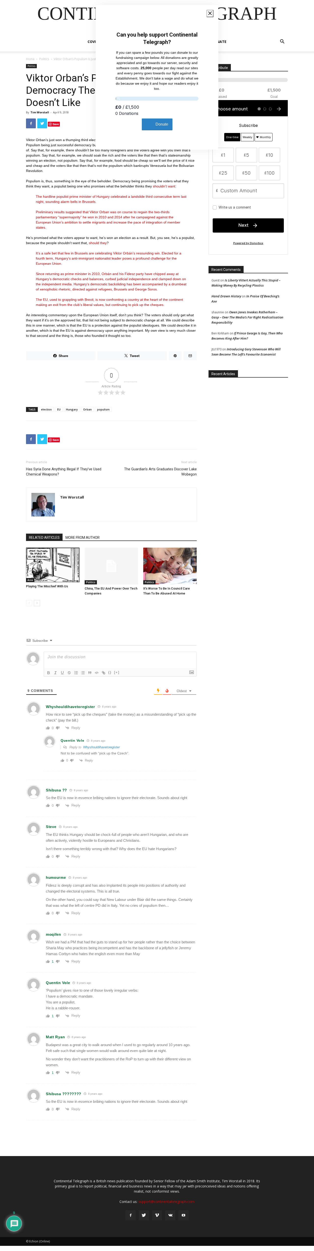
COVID (93, 41)
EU (59, 409)
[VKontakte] (170, 1215)
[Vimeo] (157, 1215)
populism (103, 409)
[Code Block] (96, 673)
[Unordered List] (82, 673)
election (46, 409)
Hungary (72, 409)
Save (56, 124)
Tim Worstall (39, 112)
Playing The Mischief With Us (47, 586)
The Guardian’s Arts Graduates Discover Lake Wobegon (160, 471)
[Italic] (55, 673)
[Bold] (48, 673)
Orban (87, 409)
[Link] (103, 673)
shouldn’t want (164, 186)
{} (110, 672)
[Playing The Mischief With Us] (52, 565)
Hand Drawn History (226, 296)
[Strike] (69, 673)
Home (30, 59)
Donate (219, 41)
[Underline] (62, 673)
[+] (116, 672)
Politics (44, 59)
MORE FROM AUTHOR (82, 538)
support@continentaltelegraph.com (166, 1201)
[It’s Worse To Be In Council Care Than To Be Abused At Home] (170, 566)
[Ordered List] (76, 673)
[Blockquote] (89, 673)
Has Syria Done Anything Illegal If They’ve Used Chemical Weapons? (63, 471)
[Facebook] (130, 1215)
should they (98, 243)
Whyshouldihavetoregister (101, 747)
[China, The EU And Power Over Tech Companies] (111, 566)
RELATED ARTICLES (44, 538)
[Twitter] (144, 1215)
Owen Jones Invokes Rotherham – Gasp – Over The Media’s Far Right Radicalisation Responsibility (247, 317)
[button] (282, 42)
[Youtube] (183, 1215)
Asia (30, 580)
